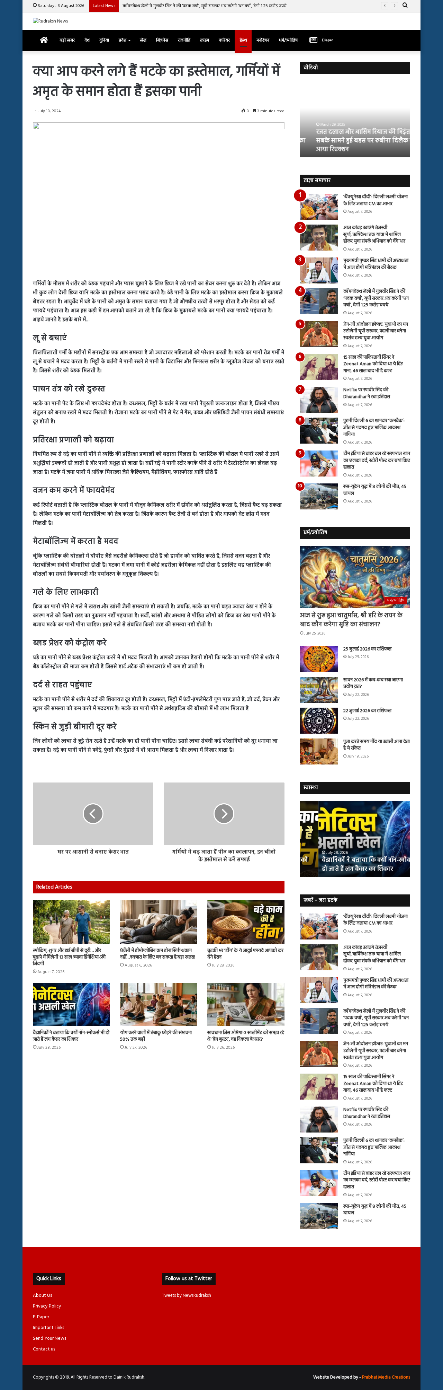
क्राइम (204, 40)
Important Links (48, 1327)
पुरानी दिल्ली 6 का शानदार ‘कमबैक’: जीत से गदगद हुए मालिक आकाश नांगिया (374, 427)
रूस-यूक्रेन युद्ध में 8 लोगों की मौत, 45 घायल (374, 490)
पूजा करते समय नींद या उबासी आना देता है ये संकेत (376, 745)
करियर (224, 40)
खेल (143, 40)
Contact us (44, 1349)
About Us (42, 1295)
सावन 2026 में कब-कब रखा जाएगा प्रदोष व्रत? (373, 683)
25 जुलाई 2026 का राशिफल (367, 649)
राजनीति (184, 40)
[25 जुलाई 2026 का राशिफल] (319, 659)
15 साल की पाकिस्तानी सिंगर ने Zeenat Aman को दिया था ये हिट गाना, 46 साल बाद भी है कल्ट (373, 364)
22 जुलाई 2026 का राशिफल (367, 711)
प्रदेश (122, 40)
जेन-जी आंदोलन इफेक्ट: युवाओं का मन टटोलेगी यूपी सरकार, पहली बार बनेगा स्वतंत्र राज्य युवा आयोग (375, 331)
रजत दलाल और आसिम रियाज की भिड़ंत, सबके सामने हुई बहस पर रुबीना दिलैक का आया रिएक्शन (354, 141)
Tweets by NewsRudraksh (186, 1295)
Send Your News (49, 1338)
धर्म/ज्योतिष (288, 40)
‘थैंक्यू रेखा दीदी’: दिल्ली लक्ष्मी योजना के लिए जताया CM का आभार (375, 200)
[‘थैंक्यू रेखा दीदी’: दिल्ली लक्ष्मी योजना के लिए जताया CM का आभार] (319, 207)
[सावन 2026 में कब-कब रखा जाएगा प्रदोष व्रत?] (319, 690)
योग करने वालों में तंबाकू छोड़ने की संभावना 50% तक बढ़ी (156, 1036)
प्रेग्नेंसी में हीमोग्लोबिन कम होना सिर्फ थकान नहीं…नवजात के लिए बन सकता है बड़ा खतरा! (158, 954)
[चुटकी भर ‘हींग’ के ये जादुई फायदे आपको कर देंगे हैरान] (245, 922)
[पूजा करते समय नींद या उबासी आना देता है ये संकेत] (319, 751)
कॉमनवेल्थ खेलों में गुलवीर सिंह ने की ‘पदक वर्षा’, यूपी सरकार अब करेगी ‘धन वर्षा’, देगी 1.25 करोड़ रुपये (205, 6)
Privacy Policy (47, 1306)
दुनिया (104, 40)
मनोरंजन (262, 40)
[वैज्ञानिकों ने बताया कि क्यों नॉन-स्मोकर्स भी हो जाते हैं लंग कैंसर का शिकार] (71, 1004)
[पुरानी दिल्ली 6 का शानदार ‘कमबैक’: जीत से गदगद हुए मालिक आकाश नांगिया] (319, 431)
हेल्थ (243, 40)
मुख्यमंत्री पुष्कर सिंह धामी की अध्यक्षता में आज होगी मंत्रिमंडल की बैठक (375, 264)
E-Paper (41, 1317)
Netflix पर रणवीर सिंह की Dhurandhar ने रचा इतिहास (366, 393)
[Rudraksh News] (50, 21)
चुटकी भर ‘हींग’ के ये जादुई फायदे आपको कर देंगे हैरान (245, 954)
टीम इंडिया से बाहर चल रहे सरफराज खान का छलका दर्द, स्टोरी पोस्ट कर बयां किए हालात (376, 460)
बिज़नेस (162, 40)
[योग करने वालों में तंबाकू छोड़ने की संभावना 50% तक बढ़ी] (158, 1004)
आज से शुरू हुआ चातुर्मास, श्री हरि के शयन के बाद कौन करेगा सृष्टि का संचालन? (351, 620)
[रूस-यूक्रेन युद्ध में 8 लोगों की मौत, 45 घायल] (319, 496)
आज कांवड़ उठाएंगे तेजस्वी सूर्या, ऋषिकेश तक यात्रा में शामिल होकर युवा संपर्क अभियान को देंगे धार (374, 234)
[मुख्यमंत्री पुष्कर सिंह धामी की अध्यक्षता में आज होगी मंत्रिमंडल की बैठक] (319, 270)
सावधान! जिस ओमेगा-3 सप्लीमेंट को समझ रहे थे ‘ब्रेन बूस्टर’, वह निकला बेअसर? (245, 1036)
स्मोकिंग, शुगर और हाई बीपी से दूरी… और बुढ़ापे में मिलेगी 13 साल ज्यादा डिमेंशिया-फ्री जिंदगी (69, 957)
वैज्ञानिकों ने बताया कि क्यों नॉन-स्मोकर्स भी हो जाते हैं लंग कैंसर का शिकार (71, 1036)
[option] (355, 119)
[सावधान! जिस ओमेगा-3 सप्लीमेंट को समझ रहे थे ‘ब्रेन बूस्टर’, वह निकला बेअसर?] (245, 1004)
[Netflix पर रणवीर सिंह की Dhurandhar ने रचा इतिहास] (319, 400)
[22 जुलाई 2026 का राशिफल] (319, 721)
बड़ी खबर (67, 40)
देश (87, 40)
